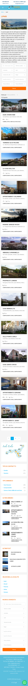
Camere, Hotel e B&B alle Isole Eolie (13, 490)
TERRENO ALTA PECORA (11, 143)
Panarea (6, 586)
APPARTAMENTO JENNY (11, 420)
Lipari (5, 581)
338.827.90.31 (5, 3)
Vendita (6, 470)
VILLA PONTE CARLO (10, 336)
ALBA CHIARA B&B (9, 115)
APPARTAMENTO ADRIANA (12, 392)
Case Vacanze (7, 485)
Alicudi (5, 584)
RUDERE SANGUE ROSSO (11, 224)
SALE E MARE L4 (16, 502)
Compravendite (8, 487)
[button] (24, 682)
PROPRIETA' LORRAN (10, 281)
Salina (5, 589)
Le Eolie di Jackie (16, 566)
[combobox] (20, 65)
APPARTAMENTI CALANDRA (12, 196)
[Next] (19, 438)
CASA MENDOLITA (9, 308)
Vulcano (6, 592)
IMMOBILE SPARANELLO (11, 252)
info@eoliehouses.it (19, 3)
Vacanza (6, 473)
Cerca (14, 88)
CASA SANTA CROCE (10, 364)
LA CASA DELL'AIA (9, 168)
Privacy (18, 667)
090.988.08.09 (5, 1)
